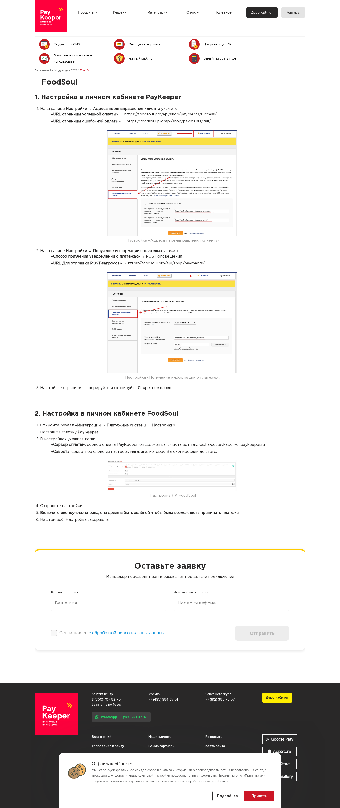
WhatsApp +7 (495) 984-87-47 (124, 717)
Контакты (293, 12)
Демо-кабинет (262, 12)
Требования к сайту (108, 746)
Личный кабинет (141, 59)
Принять (259, 796)
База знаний (43, 70)
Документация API (218, 44)
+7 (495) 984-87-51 (163, 699)
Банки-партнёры (161, 746)
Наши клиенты (160, 736)
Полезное (223, 12)
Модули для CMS (67, 44)
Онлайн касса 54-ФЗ (220, 59)
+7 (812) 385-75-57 (220, 699)
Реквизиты (214, 736)
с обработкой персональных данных (127, 632)
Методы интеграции (144, 44)
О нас (191, 12)
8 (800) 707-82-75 (106, 699)
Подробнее (227, 796)
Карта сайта (215, 746)
